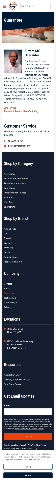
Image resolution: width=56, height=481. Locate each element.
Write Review (10, 302)
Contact (8, 283)
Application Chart (12, 375)
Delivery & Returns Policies (17, 379)
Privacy (7, 307)
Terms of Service (25, 448)
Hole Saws (9, 202)
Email (7, 405)
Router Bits (9, 197)
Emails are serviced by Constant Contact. (29, 428)
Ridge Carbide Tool (13, 261)
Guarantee (9, 293)
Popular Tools (10, 257)
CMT (6, 233)
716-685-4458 (15, 141)
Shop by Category (18, 163)
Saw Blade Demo (12, 384)
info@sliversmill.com (18, 145)
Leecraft (8, 243)
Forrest (7, 238)
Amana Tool (10, 228)
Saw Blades (9, 188)
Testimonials (10, 298)
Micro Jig (8, 247)
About (7, 288)
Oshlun (7, 252)
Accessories (9, 174)
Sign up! (28, 436)
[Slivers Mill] (13, 6)
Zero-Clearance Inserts (15, 183)
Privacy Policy (9, 448)
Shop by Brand (16, 218)
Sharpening (9, 206)
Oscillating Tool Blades (15, 192)
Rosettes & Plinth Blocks (16, 178)
